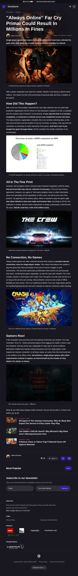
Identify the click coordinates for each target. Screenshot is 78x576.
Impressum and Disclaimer (48, 520)
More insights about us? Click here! (18, 510)
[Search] (74, 7)
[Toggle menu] (4, 7)
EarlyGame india (38, 567)
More (68, 468)
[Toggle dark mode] (70, 6)
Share (53, 458)
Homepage (9, 12)
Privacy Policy (10, 520)
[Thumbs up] (63, 458)
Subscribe (65, 488)
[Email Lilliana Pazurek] (69, 458)
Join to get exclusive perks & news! (45, 1)
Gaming (17, 12)
